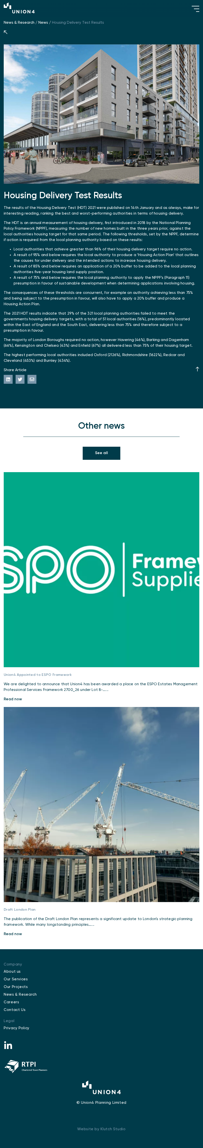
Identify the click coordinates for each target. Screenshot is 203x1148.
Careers (11, 1002)
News (43, 22)
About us (12, 971)
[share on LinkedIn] (8, 379)
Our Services (16, 979)
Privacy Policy (16, 1028)
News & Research (19, 22)
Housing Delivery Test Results (78, 22)
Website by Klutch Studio (101, 1129)
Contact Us (14, 1010)
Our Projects (16, 987)
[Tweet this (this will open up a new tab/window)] (20, 379)
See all (101, 453)
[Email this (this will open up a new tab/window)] (31, 379)
